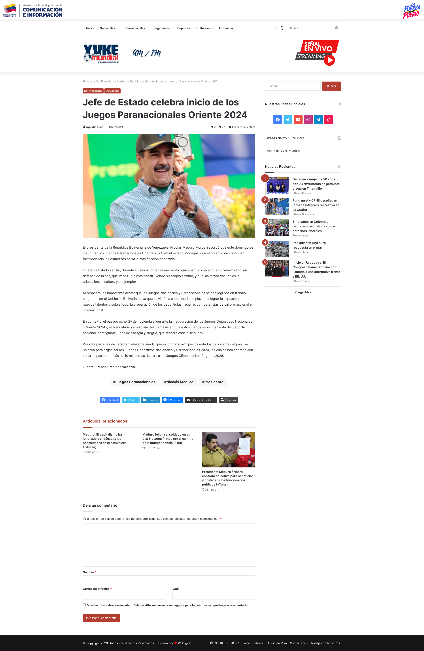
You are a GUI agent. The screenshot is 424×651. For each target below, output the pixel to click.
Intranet (259, 643)
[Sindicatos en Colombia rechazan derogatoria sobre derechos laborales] (277, 227)
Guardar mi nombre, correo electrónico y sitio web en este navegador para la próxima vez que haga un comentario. (167, 605)
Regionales (161, 28)
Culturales (203, 28)
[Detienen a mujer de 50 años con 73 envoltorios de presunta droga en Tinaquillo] (277, 185)
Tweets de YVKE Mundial (282, 150)
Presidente (213, 382)
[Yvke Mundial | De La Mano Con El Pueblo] (124, 54)
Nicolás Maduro (180, 382)
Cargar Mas (303, 292)
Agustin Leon (94, 127)
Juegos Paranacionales (135, 382)
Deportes (183, 28)
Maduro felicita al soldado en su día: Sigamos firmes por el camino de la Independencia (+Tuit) (167, 438)
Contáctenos (299, 643)
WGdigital (184, 643)
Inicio (90, 28)
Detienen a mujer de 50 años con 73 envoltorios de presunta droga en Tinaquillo (316, 183)
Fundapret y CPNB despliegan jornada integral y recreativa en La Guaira (316, 204)
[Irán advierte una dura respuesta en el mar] (277, 249)
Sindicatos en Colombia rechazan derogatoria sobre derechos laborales (314, 226)
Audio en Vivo (277, 643)
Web (175, 588)
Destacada (112, 90)
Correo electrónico (97, 588)
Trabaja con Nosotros (325, 643)
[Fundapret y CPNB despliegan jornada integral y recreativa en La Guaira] (277, 206)
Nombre (89, 572)
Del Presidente (106, 81)
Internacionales (134, 28)
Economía (226, 28)
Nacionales (107, 28)
